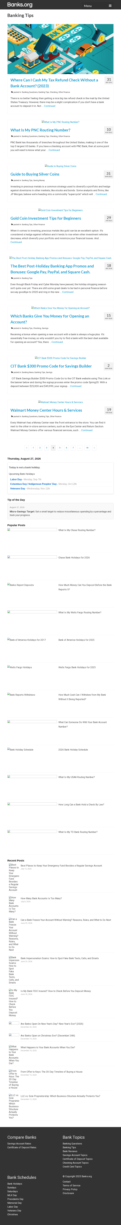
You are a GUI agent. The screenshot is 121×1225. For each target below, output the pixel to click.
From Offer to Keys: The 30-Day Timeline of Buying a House (51, 1071)
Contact (67, 1181)
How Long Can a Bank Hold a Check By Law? (81, 804)
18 (87, 448)
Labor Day (12, 1206)
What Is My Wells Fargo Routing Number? (79, 612)
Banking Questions (30, 92)
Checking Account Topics (76, 1162)
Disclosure (68, 1193)
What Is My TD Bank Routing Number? (78, 832)
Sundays (11, 1187)
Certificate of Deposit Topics (78, 1159)
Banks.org (87, 1176)
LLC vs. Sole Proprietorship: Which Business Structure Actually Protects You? (60, 1096)
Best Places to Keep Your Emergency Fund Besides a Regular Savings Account (61, 865)
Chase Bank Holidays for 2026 (74, 557)
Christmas (12, 1214)
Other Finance (64, 92)
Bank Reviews (70, 1151)
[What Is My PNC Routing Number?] (60, 122)
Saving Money (39, 180)
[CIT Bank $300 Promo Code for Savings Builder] (60, 358)
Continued (49, 105)
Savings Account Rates (19, 1143)
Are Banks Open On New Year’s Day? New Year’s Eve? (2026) (52, 1023)
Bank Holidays (14, 1183)
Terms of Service (71, 1185)
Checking (54, 92)
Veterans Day (14, 1210)
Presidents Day (15, 1199)
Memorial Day (14, 1203)
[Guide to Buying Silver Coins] (60, 166)
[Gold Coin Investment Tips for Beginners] (60, 210)
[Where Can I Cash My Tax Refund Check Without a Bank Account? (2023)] (60, 49)
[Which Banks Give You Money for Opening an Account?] (60, 308)
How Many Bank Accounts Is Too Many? (41, 898)
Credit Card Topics (72, 1166)
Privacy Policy (70, 1189)
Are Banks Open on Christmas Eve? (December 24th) (48, 1035)
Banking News (28, 372)
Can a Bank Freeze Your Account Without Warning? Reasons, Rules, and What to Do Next (66, 920)
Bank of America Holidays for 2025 (76, 640)
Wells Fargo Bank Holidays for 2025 (77, 667)
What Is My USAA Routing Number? (76, 777)
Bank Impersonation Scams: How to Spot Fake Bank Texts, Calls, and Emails (60, 958)
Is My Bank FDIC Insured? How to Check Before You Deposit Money (56, 991)
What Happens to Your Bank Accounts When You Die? (48, 1047)
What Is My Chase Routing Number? (76, 530)
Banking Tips (44, 92)
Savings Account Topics (75, 1155)
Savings (45, 328)
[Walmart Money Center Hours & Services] (60, 402)
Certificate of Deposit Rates (21, 1147)
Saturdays (12, 1191)
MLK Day (12, 1195)
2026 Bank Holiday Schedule (73, 749)
